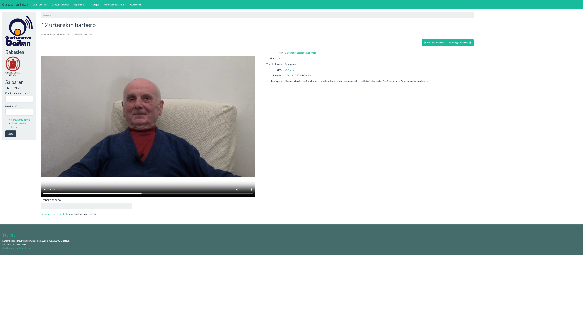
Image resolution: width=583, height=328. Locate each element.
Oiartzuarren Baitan (15, 4)
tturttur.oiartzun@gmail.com (16, 248)
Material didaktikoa (114, 4)
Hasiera (47, 15)
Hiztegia (95, 4)
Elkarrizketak (39, 4)
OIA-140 (289, 69)
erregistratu (62, 214)
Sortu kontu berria (20, 119)
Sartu (10, 133)
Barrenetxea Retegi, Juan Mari (300, 52)
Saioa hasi (46, 214)
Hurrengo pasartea (459, 42)
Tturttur (9, 235)
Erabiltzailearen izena (17, 93)
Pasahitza (11, 106)
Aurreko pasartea (435, 42)
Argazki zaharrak (60, 4)
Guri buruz (135, 4)
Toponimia (79, 4)
